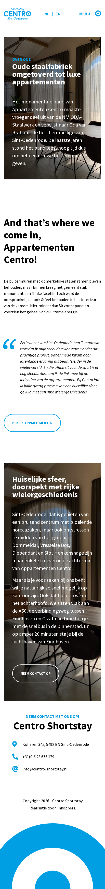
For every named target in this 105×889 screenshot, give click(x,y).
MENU (85, 13)
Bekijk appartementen (32, 423)
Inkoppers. (66, 807)
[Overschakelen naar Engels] (55, 13)
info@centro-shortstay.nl (45, 768)
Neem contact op (36, 673)
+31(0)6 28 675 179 (38, 756)
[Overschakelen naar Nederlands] (46, 13)
